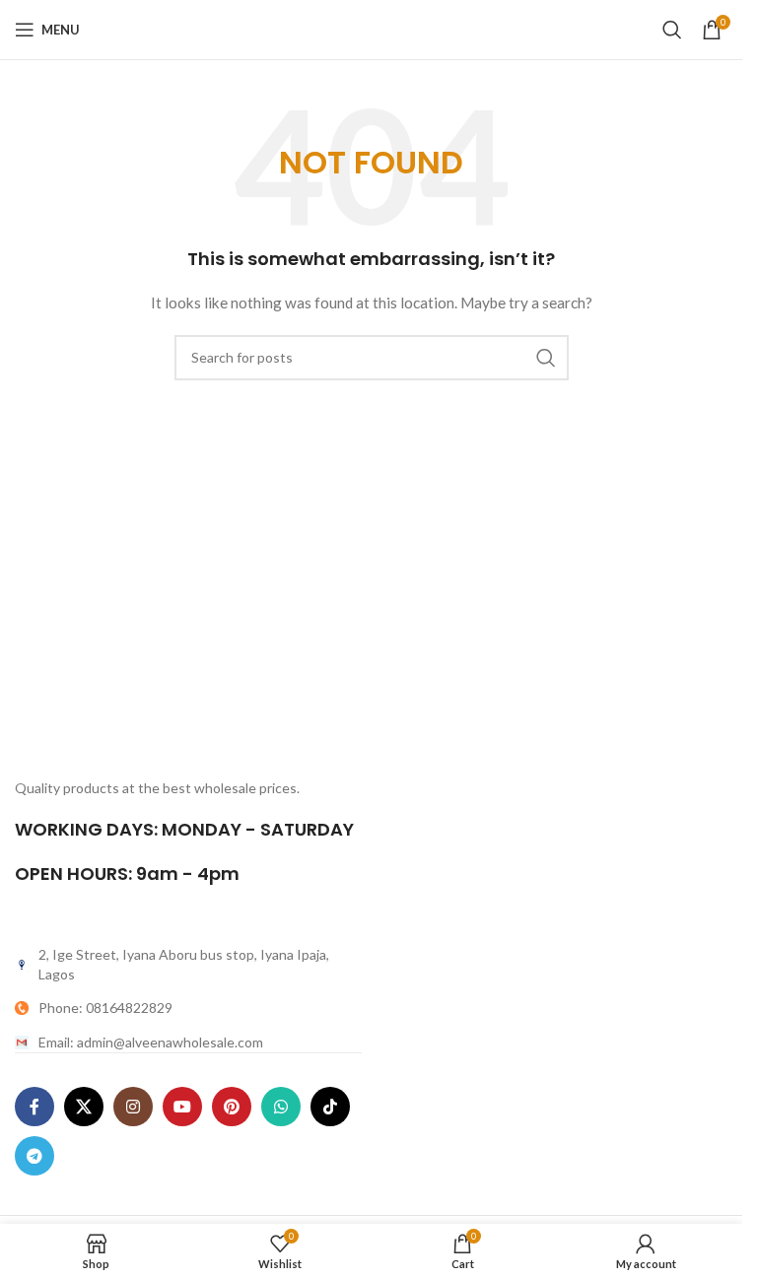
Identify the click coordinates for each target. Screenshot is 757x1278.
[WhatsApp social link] (281, 1106)
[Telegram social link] (34, 1156)
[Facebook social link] (34, 1106)
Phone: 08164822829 (105, 1007)
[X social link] (83, 1106)
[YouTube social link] (182, 1106)
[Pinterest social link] (231, 1106)
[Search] (672, 29)
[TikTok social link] (330, 1106)
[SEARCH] (546, 357)
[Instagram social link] (133, 1106)
